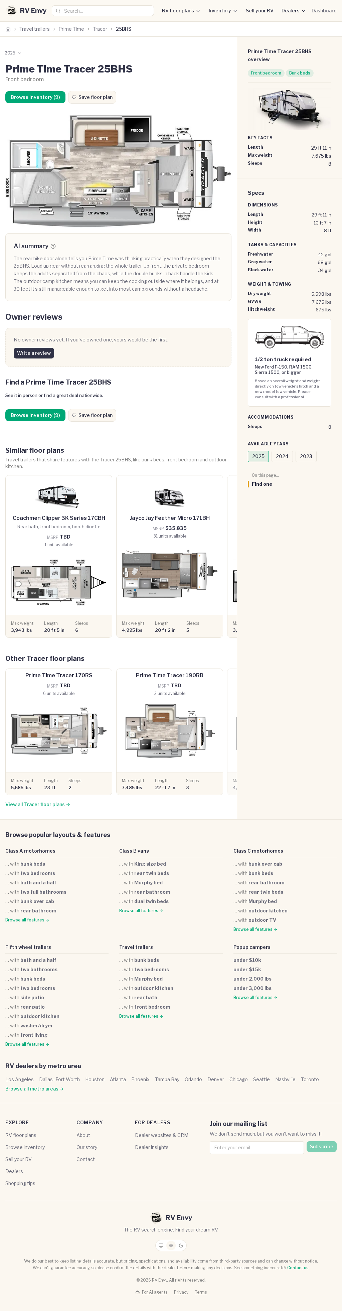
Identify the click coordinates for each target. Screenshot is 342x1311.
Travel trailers (34, 29)
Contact (85, 1159)
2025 (258, 456)
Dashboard (324, 10)
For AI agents (154, 1292)
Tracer (100, 29)
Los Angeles (19, 1079)
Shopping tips (20, 1183)
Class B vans (134, 851)
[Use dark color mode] (181, 1245)
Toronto (310, 1079)
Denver (215, 1079)
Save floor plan (95, 97)
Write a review (34, 353)
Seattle (261, 1079)
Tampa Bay (167, 1079)
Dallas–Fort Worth (59, 1079)
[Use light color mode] (171, 1245)
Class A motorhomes (30, 851)
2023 (306, 456)
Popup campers (252, 947)
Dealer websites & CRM (161, 1135)
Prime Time (71, 29)
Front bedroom (266, 73)
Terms (201, 1292)
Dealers (291, 10)
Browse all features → (27, 919)
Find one (262, 484)
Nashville (285, 1079)
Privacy (181, 1292)
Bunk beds (299, 73)
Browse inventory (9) (35, 97)
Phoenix (140, 1079)
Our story (86, 1147)
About (83, 1135)
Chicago (238, 1079)
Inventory (220, 10)
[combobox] (103, 10)
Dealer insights (152, 1147)
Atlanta (118, 1079)
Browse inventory (25, 1147)
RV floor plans (178, 10)
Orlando (193, 1079)
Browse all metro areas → (34, 1088)
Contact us (298, 1267)
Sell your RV (260, 10)
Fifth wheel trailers (28, 947)
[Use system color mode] (161, 1245)
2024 (282, 456)
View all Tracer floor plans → (37, 804)
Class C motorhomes (258, 851)
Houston (95, 1079)
